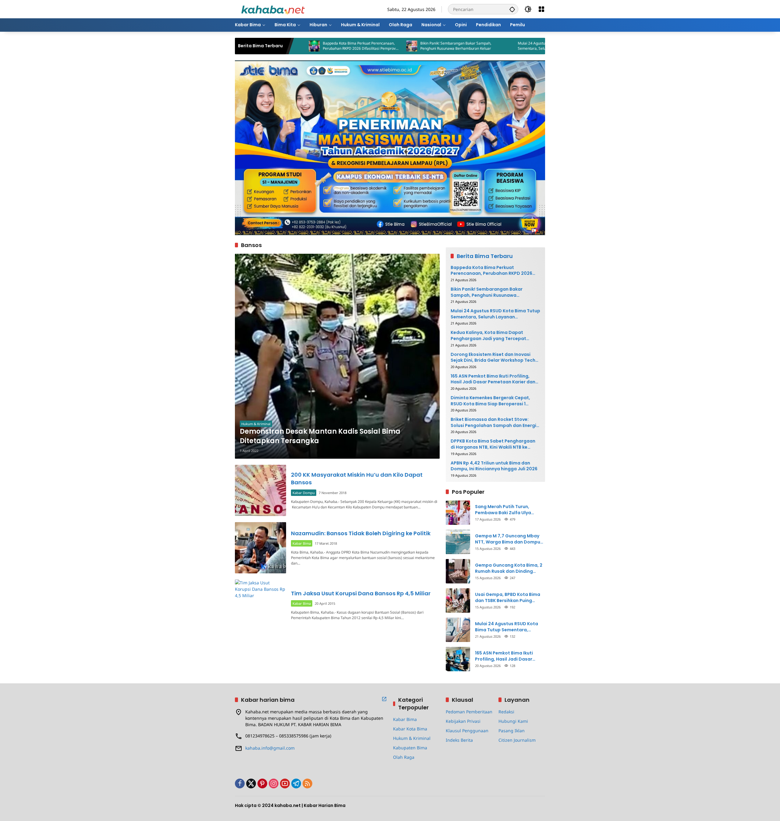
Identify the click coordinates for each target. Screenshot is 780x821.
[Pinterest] (262, 783)
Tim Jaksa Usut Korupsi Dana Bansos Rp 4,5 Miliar (361, 593)
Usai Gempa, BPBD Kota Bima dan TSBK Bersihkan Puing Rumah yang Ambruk (507, 598)
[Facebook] (240, 783)
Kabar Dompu (303, 492)
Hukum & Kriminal (256, 423)
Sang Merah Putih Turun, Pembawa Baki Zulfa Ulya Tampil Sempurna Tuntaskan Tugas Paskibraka (507, 510)
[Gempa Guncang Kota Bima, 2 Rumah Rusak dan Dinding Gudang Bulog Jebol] (458, 571)
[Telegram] (296, 783)
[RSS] (307, 783)
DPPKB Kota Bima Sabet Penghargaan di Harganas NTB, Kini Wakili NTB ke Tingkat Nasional (493, 444)
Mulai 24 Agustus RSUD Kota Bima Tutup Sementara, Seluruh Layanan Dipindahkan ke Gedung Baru (511, 46)
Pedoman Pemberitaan (469, 712)
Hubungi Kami (513, 721)
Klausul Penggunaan (467, 730)
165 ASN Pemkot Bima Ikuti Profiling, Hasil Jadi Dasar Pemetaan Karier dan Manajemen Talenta (493, 379)
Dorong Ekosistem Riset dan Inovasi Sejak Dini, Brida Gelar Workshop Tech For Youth (493, 358)
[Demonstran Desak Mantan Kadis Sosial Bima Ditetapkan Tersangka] (337, 356)
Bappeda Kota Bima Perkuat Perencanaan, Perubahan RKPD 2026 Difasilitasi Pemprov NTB (314, 46)
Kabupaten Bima (410, 748)
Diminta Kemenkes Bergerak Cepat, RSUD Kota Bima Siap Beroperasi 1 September (490, 401)
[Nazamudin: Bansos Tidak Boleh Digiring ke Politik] (260, 547)
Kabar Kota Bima (410, 729)
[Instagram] (273, 783)
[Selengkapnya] (384, 699)
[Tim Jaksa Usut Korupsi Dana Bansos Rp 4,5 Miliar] (260, 605)
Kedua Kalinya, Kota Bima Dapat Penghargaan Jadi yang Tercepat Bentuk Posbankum (488, 336)
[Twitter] (251, 783)
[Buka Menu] (541, 9)
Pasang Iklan (511, 730)
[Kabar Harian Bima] (273, 9)
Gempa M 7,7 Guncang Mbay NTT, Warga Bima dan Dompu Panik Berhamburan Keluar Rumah (507, 539)
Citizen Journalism (517, 740)
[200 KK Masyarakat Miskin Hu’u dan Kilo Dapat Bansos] (260, 490)
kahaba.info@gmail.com (270, 748)
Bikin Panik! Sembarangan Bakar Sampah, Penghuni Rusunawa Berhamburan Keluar (411, 46)
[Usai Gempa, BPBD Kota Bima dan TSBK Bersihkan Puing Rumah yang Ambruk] (458, 600)
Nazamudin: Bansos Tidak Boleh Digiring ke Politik (361, 533)
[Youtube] (285, 783)
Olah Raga (403, 757)
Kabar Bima (301, 543)
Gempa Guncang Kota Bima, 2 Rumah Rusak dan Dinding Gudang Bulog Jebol (508, 568)
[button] (512, 9)
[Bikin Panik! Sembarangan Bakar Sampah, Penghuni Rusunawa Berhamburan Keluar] (367, 46)
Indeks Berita (459, 740)
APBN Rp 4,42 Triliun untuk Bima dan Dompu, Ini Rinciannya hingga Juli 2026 (494, 466)
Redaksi (506, 712)
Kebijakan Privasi (463, 721)
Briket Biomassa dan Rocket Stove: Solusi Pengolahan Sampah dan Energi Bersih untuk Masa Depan (493, 422)
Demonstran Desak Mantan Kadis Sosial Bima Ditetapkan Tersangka (320, 436)
